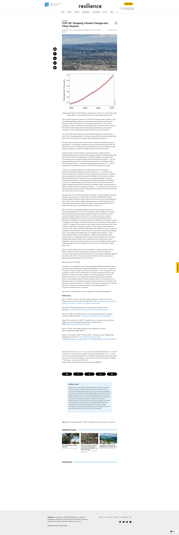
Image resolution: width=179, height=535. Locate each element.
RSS (130, 517)
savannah (111, 352)
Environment (86, 12)
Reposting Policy (53, 525)
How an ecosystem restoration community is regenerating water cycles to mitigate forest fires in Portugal (89, 447)
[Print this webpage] (112, 374)
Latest (63, 12)
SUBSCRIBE (128, 4)
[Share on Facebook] (78, 374)
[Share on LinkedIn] (101, 374)
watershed (69, 354)
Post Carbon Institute (130, 9)
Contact (110, 517)
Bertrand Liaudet (105, 448)
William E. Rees (68, 30)
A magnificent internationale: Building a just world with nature (108, 446)
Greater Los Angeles (81, 352)
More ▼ (112, 12)
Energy (69, 12)
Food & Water (96, 12)
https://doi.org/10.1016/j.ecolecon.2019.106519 (96, 316)
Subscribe (124, 517)
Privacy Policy (63, 525)
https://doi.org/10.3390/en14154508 (78, 324)
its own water (111, 354)
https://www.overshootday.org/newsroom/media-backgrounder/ (88, 310)
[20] (63, 359)
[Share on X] (89, 374)
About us (102, 517)
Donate (116, 517)
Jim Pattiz (65, 448)
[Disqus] (89, 482)
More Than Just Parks (73, 448)
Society (105, 12)
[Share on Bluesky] (67, 374)
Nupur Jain (84, 450)
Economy (76, 12)
